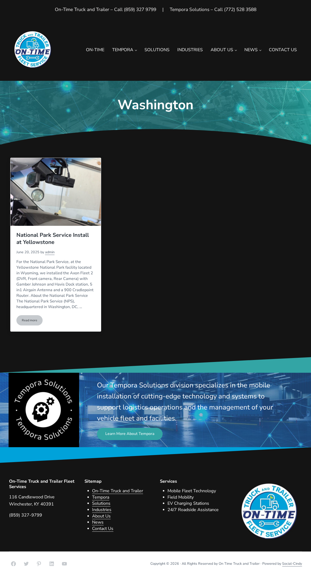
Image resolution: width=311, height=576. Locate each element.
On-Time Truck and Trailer (117, 491)
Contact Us (102, 528)
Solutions (101, 503)
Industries (101, 510)
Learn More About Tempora (129, 433)
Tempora (100, 497)
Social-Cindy (292, 563)
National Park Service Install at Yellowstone (52, 239)
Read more (32, 321)
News (98, 522)
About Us (101, 516)
